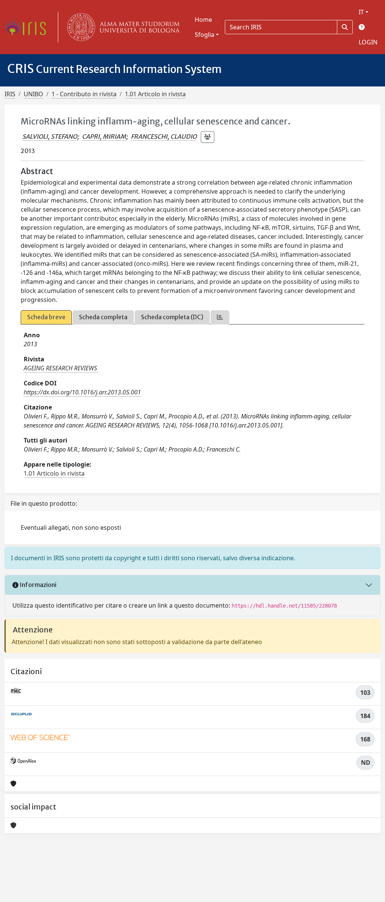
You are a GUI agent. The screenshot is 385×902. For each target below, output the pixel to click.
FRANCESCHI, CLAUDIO (164, 136)
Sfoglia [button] (204, 34)
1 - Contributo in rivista (84, 94)
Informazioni (37, 584)
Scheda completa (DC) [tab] (172, 317)
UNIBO (33, 94)
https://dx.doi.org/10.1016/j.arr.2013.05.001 (82, 392)
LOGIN (368, 42)
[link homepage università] (122, 27)
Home (203, 19)
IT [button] (361, 12)
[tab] (220, 317)
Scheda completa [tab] (103, 317)
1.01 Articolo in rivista (155, 94)
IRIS (10, 94)
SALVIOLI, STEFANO (49, 136)
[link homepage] (28, 27)
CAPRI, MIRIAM (104, 136)
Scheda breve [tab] (46, 317)
